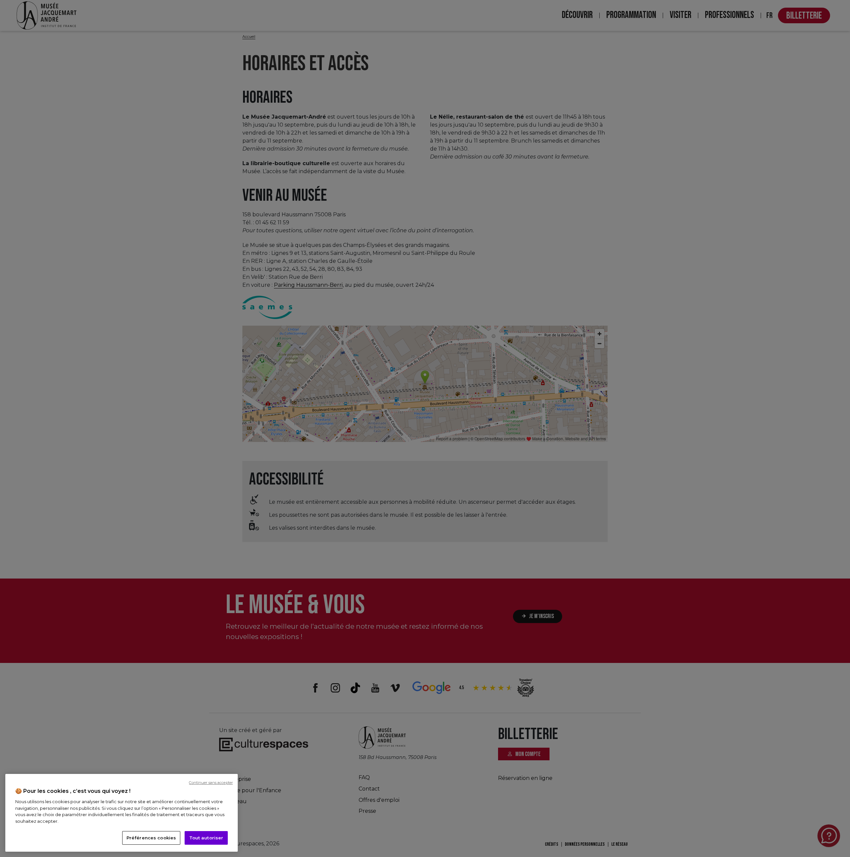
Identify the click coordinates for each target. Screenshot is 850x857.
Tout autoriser (206, 837)
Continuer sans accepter (211, 782)
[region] (121, 813)
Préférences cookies (151, 837)
